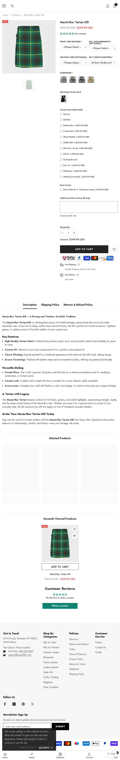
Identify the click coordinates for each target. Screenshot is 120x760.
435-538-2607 (26, 651)
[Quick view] (74, 535)
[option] (29, 46)
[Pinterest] (23, 704)
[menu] (4, 6)
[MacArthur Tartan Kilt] (60, 543)
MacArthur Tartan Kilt (60, 574)
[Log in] (107, 5)
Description (30, 305)
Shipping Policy (50, 305)
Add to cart (83, 249)
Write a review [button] (60, 605)
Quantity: (65, 227)
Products (16, 15)
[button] (67, 33)
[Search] (12, 6)
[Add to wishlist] (114, 249)
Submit (60, 726)
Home (5, 15)
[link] (20, 497)
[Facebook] (4, 704)
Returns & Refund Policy (78, 305)
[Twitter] (32, 704)
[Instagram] (14, 704)
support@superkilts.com (19, 655)
